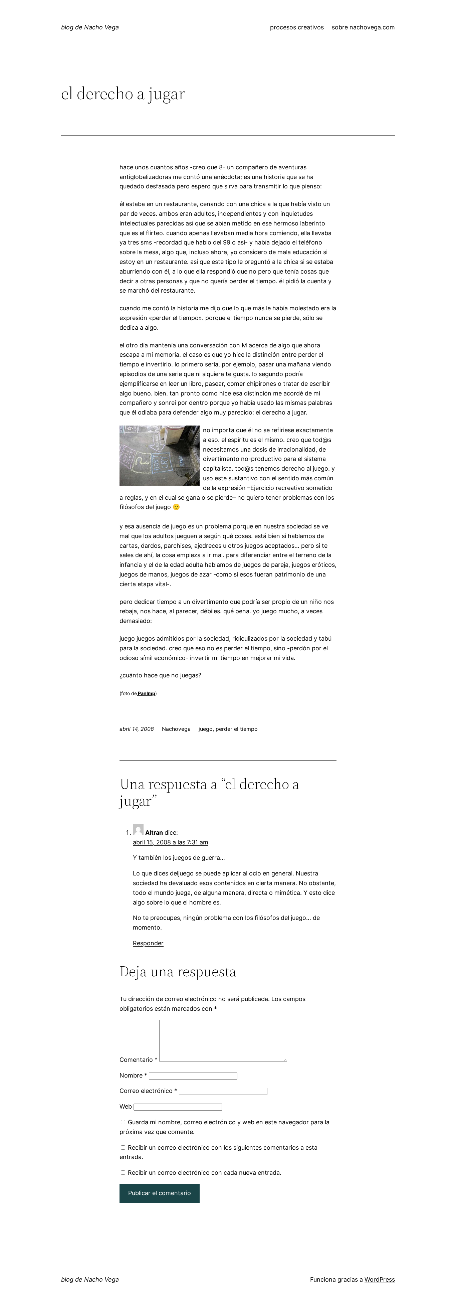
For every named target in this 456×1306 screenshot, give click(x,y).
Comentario (139, 1059)
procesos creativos (297, 27)
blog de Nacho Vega (90, 27)
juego (206, 728)
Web (126, 1106)
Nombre (133, 1075)
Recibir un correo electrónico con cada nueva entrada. (204, 1172)
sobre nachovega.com (363, 27)
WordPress (380, 1279)
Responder (148, 943)
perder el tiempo (237, 728)
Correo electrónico (148, 1090)
